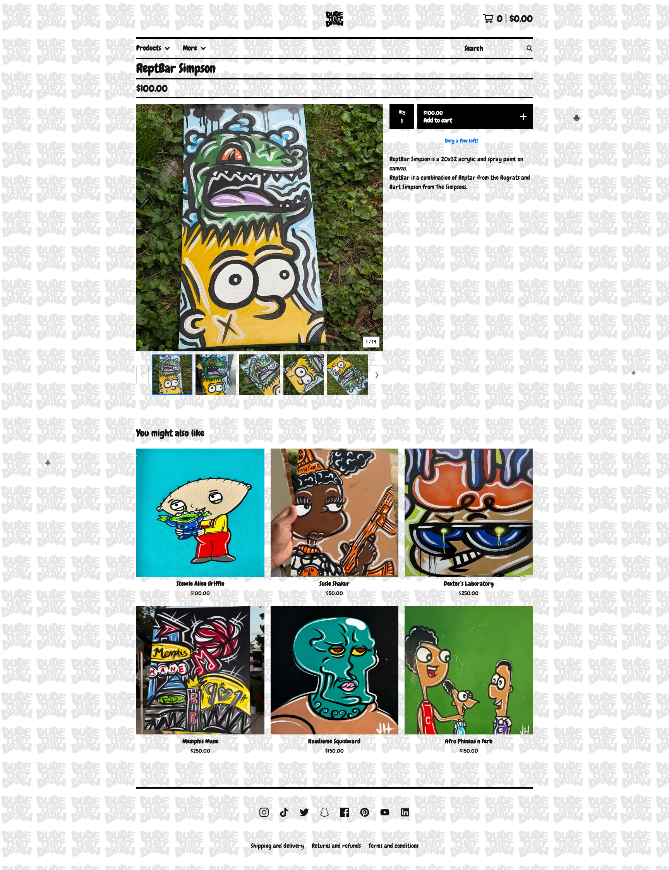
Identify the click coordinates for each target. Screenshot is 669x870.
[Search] (529, 48)
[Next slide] (372, 227)
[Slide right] (377, 375)
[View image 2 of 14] (216, 374)
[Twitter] (304, 812)
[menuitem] (153, 48)
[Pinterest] (365, 812)
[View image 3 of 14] (259, 374)
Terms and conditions (394, 846)
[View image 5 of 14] (347, 374)
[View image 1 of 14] (172, 374)
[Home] (334, 18)
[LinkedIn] (405, 812)
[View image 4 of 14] (303, 374)
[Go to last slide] (147, 227)
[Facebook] (344, 812)
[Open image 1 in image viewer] (259, 227)
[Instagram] (264, 812)
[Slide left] (142, 375)
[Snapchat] (324, 812)
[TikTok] (284, 812)
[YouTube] (385, 812)
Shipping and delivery (277, 846)
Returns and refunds (336, 846)
